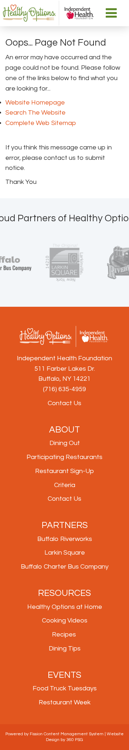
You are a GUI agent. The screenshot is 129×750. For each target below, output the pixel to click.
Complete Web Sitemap (41, 123)
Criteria (64, 485)
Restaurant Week (65, 702)
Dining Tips (65, 648)
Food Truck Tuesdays (65, 688)
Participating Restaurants (64, 457)
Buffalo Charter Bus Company (65, 566)
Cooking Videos (64, 620)
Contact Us (64, 403)
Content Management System (74, 734)
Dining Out (64, 443)
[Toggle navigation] (111, 13)
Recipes (64, 634)
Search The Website (35, 112)
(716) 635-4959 (64, 389)
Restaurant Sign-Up (64, 471)
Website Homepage (35, 102)
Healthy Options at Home (64, 606)
